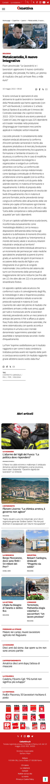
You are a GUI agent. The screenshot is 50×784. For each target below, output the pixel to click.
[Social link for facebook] (37, 2)
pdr (9, 377)
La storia (25, 776)
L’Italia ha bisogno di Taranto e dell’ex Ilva (13, 608)
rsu (4, 377)
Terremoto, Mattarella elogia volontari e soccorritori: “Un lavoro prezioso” (36, 611)
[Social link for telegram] (48, 2)
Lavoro (23, 21)
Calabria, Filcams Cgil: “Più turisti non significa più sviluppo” (22, 680)
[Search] (28, 2)
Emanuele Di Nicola (8, 461)
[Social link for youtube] (44, 2)
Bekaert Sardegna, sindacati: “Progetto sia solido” (37, 562)
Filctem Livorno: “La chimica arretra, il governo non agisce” (24, 510)
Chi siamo (25, 765)
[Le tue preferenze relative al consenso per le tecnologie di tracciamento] (45, 779)
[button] (36, 89)
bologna (17, 377)
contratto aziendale (12, 375)
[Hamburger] (3, 9)
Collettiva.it (25, 741)
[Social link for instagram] (40, 2)
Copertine (15, 21)
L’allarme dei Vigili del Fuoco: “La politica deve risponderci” (21, 456)
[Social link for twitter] (34, 2)
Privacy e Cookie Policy (25, 779)
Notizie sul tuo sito (25, 774)
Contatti (5, 2)
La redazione (15, 2)
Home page (6, 21)
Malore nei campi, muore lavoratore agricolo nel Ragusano (21, 633)
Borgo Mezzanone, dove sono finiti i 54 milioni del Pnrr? (12, 562)
